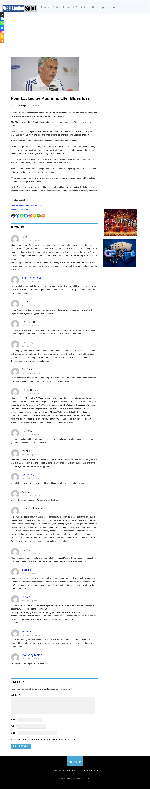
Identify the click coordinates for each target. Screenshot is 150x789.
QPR (75, 7)
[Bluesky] (26, 216)
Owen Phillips (20, 105)
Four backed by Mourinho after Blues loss (50, 98)
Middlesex (94, 7)
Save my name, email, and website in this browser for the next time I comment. (46, 739)
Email (14, 726)
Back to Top (75, 762)
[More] (43, 216)
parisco (26, 570)
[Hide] (1, 45)
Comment (15, 694)
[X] (13, 216)
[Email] (39, 216)
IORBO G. (28, 475)
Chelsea (56, 7)
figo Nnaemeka (31, 277)
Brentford (45, 7)
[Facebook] (17, 216)
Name (13, 719)
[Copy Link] (34, 216)
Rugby (83, 7)
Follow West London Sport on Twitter (27, 206)
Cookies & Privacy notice (83, 770)
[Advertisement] (75, 35)
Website (14, 732)
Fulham (66, 7)
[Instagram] (30, 216)
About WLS (58, 770)
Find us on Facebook (20, 209)
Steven (26, 597)
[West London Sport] (19, 10)
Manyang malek (32, 655)
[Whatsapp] (22, 216)
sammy (26, 631)
